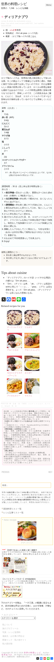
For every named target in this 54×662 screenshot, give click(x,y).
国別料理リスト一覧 (12, 508)
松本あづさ (7, 654)
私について (7, 624)
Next (50, 472)
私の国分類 (7, 643)
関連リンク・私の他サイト (14, 639)
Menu (48, 5)
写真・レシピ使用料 (11, 632)
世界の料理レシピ (14, 4)
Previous (5, 472)
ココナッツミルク (35, 403)
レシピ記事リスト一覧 (13, 512)
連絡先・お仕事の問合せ (13, 636)
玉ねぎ (7, 406)
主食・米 (16, 403)
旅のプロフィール (10, 628)
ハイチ (13, 30)
